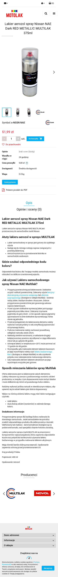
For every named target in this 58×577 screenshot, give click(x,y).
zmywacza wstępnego (28, 295)
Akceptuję (48, 568)
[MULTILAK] (50, 122)
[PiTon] (42, 493)
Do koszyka (34, 139)
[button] (51, 3)
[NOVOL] (15, 493)
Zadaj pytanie (10, 182)
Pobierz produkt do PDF (16, 190)
